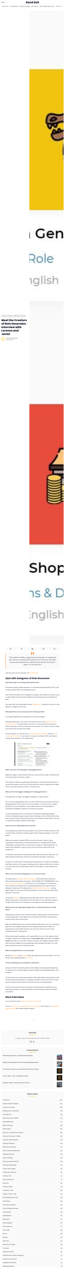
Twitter (25, 955)
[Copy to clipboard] (54, 648)
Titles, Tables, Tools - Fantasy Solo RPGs (15, 1076)
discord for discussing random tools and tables (25, 1006)
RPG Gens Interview (19, 316)
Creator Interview (7, 316)
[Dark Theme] (4, 2)
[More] (62, 6)
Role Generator (33, 673)
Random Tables (25, 6)
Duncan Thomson (12, 338)
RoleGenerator (37, 704)
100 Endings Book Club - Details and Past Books (18, 1055)
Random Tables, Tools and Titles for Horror (16, 1083)
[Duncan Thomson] (3, 339)
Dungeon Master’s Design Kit (27, 879)
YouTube (30, 958)
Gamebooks (14, 6)
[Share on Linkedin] (32, 648)
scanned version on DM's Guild (15, 883)
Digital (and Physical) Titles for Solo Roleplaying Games (21, 1062)
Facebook (15, 955)
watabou (16, 898)
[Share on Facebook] (21, 648)
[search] (2, 2)
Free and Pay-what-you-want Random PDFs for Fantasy (21, 1069)
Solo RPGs (5, 6)
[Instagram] (31, 1042)
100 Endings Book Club (47, 6)
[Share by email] (43, 648)
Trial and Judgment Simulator (38, 734)
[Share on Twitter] (10, 648)
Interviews (34, 6)
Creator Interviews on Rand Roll (31, 1001)
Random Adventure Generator (41, 888)
